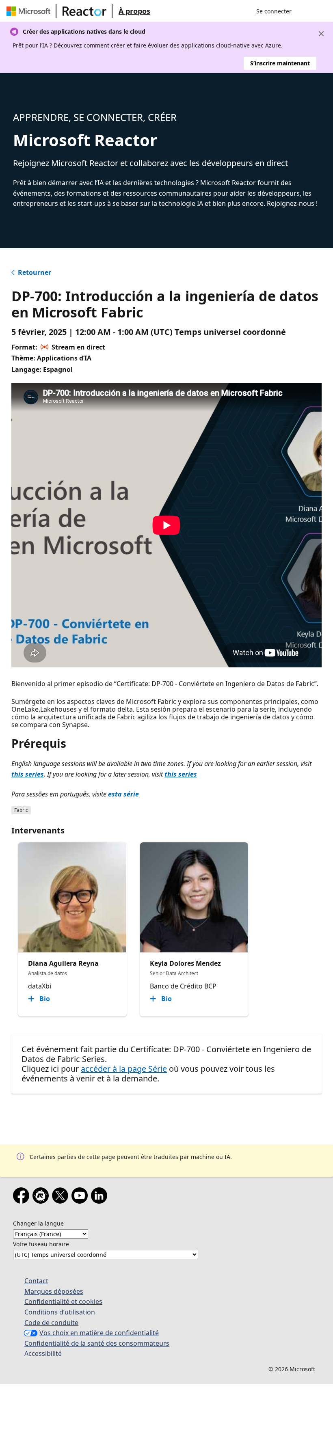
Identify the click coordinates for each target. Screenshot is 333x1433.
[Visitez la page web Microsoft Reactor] (84, 11)
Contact (36, 1280)
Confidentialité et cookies (63, 1301)
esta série (123, 794)
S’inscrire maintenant (280, 63)
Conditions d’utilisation (59, 1312)
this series (27, 774)
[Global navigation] (306, 11)
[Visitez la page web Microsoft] (30, 11)
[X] (61, 1197)
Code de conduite (51, 1322)
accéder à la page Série (124, 1068)
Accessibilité (43, 1353)
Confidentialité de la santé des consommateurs (96, 1343)
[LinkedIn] (100, 1197)
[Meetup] (42, 1197)
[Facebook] (22, 1197)
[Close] (321, 33)
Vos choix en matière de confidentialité (99, 1332)
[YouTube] (81, 1197)
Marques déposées (53, 1291)
